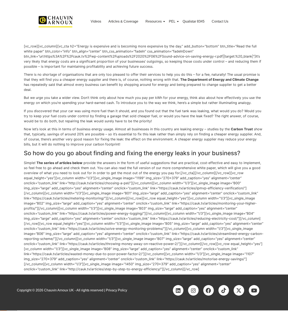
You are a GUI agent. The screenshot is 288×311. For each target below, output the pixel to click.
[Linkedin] (178, 290)
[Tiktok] (223, 290)
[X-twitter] (239, 290)
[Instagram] (193, 290)
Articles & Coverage (123, 21)
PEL (172, 21)
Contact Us (220, 21)
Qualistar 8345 (194, 21)
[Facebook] (208, 290)
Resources (153, 21)
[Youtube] (254, 290)
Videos (96, 21)
